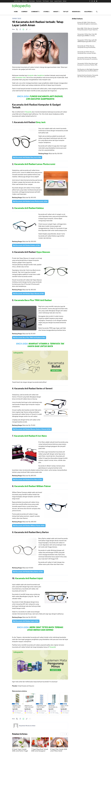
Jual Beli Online (17, 1)
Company (24, 11)
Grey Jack (41, 122)
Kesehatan (14, 18)
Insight (55, 11)
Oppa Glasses (43, 252)
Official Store (24, 1)
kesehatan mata (21, 77)
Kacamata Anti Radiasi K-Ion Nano (30, 436)
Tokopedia (28, 112)
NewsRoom (76, 11)
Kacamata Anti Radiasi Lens (27, 164)
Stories (46, 11)
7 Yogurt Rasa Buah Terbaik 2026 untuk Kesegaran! (39, 750)
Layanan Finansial (58, 1)
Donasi (51, 1)
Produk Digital (32, 1)
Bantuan (64, 1)
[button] (17, 29)
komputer (31, 75)
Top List (65, 11)
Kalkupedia (88, 11)
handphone (40, 75)
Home (16, 11)
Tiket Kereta (38, 1)
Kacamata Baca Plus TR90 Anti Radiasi (33, 300)
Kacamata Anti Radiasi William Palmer (32, 486)
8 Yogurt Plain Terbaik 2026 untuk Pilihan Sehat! (58, 750)
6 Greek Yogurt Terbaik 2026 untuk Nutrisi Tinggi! (20, 750)
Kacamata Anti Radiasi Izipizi (29, 578)
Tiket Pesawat (46, 1)
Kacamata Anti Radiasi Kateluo (29, 208)
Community (35, 11)
